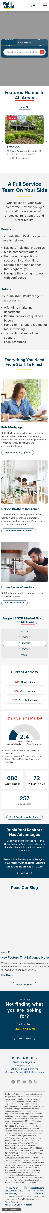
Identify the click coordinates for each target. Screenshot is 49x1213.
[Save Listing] (40, 118)
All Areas (24, 97)
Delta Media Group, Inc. (28, 1199)
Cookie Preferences (11, 1210)
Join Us (24, 873)
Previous (2, 141)
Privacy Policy (11, 1188)
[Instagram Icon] (30, 1082)
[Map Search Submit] (42, 52)
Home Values (24, 42)
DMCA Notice (11, 1191)
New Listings (24, 682)
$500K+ (24, 655)
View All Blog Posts (24, 984)
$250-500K (24, 649)
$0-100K (24, 631)
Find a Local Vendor (14, 602)
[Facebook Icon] (13, 1082)
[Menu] (45, 5)
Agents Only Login (14, 1205)
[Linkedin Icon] (18, 1082)
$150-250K (24, 643)
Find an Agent (40, 42)
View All (24, 107)
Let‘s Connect (24, 1039)
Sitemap (28, 1205)
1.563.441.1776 (24, 1029)
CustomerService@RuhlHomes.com (24, 1072)
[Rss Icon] (35, 1082)
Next (46, 141)
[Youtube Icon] (24, 1082)
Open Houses (24, 691)
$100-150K (24, 637)
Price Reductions (24, 700)
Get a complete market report (24, 817)
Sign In (32, 5)
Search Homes (9, 42)
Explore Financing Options (17, 452)
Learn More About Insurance (19, 530)
